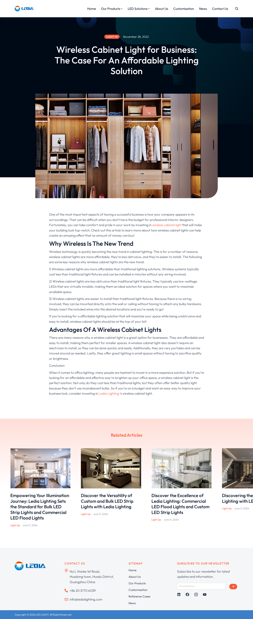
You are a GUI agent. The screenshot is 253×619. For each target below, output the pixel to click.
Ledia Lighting (109, 393)
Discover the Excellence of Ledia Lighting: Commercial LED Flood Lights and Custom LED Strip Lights (180, 504)
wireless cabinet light (167, 225)
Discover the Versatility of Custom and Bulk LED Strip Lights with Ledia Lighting (107, 501)
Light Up (15, 525)
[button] (5, 487)
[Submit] (233, 586)
